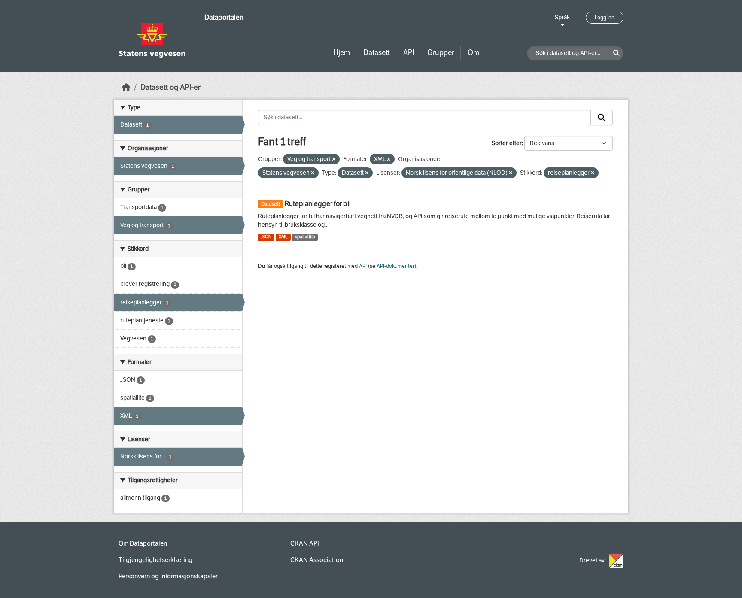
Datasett (376, 52)
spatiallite (305, 237)
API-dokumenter (395, 266)
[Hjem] (126, 87)
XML (283, 237)
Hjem (341, 52)
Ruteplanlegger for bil (318, 204)
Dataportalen (223, 17)
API (408, 52)
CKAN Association (316, 560)
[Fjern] (333, 159)
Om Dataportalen (143, 543)
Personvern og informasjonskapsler (168, 576)
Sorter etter (507, 143)
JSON (266, 237)
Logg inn (604, 18)
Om (473, 52)
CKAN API (304, 543)
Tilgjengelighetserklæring (155, 560)
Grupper (440, 52)
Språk (562, 17)
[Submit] (601, 117)
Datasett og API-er (170, 87)
